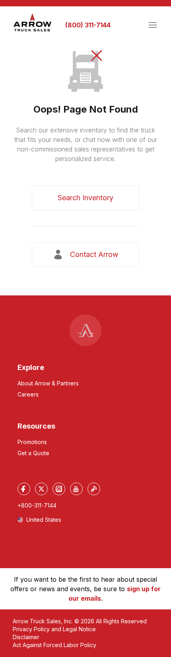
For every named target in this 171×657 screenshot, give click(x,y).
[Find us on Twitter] (41, 489)
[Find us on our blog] (93, 489)
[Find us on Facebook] (23, 489)
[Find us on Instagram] (58, 489)
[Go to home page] (32, 23)
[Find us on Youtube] (76, 489)
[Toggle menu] (152, 25)
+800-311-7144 (36, 505)
